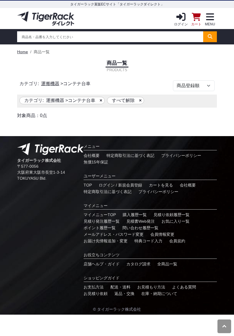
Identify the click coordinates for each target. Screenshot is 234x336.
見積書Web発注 (140, 221)
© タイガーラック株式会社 (117, 309)
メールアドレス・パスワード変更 (114, 234)
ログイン (181, 24)
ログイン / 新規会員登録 (120, 185)
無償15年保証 (96, 162)
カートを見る (161, 185)
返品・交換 (124, 293)
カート (196, 24)
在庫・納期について (159, 293)
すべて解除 (123, 100)
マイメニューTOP (100, 214)
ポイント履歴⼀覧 (100, 228)
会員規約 (177, 241)
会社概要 (92, 155)
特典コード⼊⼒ (148, 241)
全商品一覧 (167, 264)
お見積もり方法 (151, 287)
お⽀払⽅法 (94, 287)
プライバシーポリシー (181, 155)
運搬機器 (50, 83)
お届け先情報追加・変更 (106, 241)
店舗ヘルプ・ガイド (102, 264)
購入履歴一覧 (135, 214)
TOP (88, 185)
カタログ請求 (138, 264)
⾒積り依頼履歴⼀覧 (171, 214)
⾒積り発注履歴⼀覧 (102, 221)
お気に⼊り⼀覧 (175, 221)
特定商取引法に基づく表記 (130, 155)
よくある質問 (184, 287)
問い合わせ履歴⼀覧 (140, 228)
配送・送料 (120, 287)
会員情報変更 (162, 234)
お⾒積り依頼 (96, 293)
